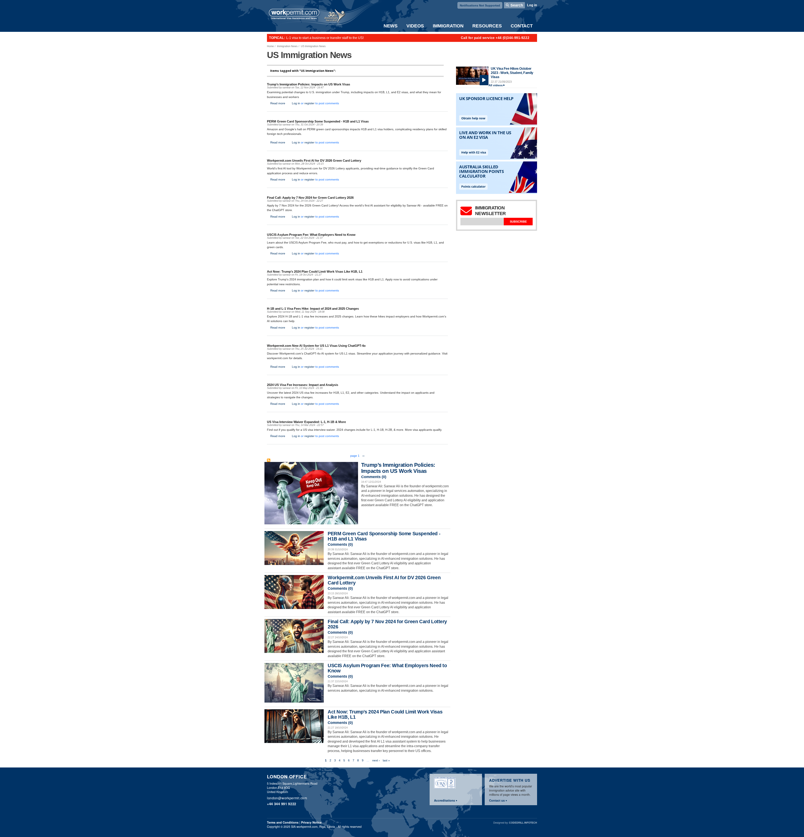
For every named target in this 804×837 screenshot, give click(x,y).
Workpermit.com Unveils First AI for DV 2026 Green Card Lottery (384, 580)
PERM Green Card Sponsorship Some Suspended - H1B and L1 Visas (384, 536)
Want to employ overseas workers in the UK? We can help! (329, 38)
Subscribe (518, 221)
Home (270, 46)
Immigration (448, 25)
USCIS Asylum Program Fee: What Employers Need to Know (387, 668)
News (391, 25)
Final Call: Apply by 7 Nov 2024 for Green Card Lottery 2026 (387, 624)
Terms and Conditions (283, 822)
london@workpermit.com (287, 798)
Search (516, 5)
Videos (415, 25)
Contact (522, 25)
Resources (487, 25)
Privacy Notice (311, 822)
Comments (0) (373, 477)
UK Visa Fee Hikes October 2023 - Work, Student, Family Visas (512, 73)
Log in (532, 5)
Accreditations (444, 800)
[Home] (294, 14)
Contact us (497, 800)
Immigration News (287, 46)
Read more (277, 103)
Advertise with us (509, 780)
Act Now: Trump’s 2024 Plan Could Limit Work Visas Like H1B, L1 (385, 714)
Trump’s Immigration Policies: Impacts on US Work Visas (398, 468)
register (309, 103)
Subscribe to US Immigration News (268, 460)
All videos (495, 85)
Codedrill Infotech (523, 822)
